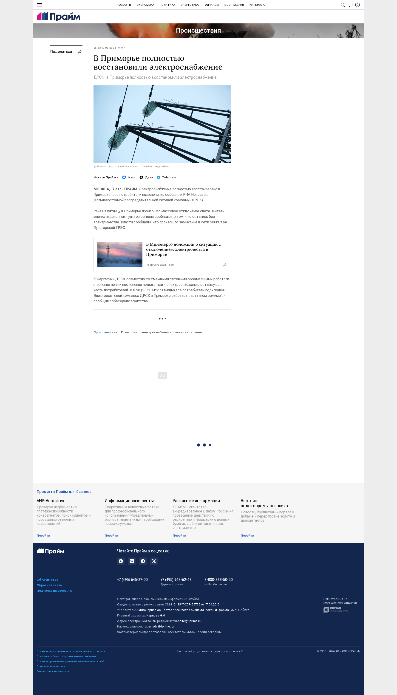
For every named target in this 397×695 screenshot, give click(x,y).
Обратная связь (49, 585)
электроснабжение (156, 332)
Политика (167, 4)
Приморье (129, 332)
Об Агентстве (47, 579)
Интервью (258, 4)
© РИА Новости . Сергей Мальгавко (116, 166)
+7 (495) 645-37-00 (132, 580)
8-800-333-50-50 (218, 582)
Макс (132, 177)
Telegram (169, 177)
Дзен (149, 177)
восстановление (188, 332)
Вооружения (234, 4)
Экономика (145, 4)
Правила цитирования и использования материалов (71, 651)
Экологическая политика (53, 671)
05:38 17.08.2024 (105, 47)
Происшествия (198, 30)
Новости (124, 4)
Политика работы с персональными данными (66, 656)
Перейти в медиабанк (155, 166)
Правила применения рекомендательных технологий (71, 661)
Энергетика (190, 4)
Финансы (211, 4)
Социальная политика (51, 666)
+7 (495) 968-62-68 (176, 582)
